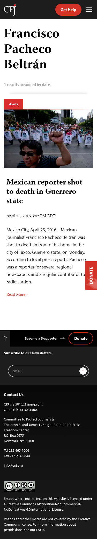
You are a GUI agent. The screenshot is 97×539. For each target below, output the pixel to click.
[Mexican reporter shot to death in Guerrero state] (48, 139)
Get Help (68, 9)
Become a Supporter (41, 338)
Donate (80, 338)
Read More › (17, 295)
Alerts (13, 104)
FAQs (40, 529)
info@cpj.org (13, 465)
